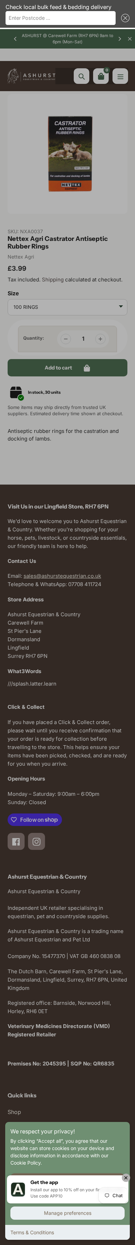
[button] (123, 18)
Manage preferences (67, 1213)
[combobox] (61, 18)
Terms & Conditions (32, 1232)
